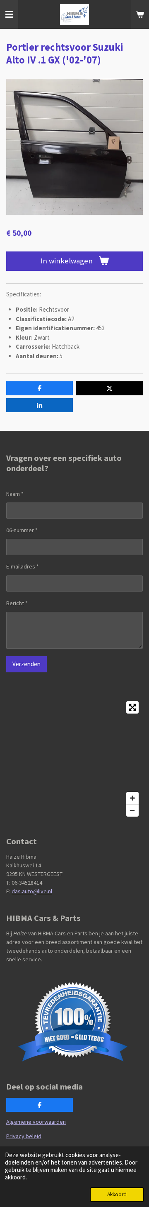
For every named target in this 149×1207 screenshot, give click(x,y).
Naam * (15, 494)
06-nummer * (22, 530)
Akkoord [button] (117, 1194)
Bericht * (17, 603)
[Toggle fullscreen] (132, 707)
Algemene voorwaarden (36, 1121)
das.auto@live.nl (32, 891)
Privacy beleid (23, 1136)
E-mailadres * (22, 566)
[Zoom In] (132, 798)
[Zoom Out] (132, 810)
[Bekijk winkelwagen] (140, 14)
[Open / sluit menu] (9, 14)
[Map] (74, 759)
